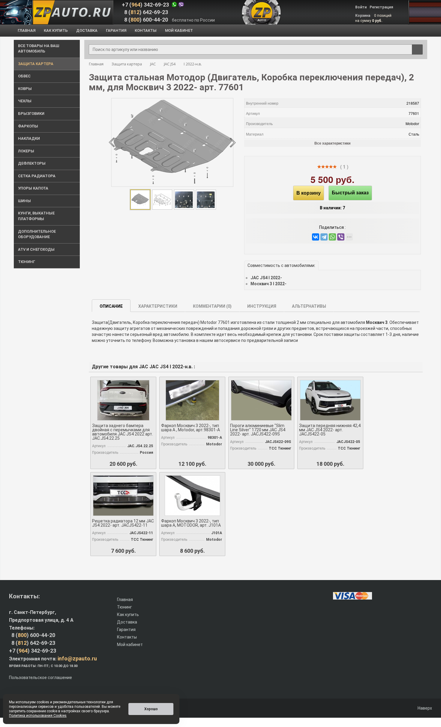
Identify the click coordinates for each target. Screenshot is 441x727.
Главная (125, 599)
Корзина (363, 15)
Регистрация (381, 7)
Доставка (127, 622)
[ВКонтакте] (315, 237)
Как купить (128, 614)
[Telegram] (324, 237)
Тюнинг (124, 607)
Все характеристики (332, 143)
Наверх (424, 708)
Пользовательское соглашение (40, 677)
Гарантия (126, 629)
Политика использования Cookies (38, 716)
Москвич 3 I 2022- (268, 283)
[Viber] (340, 237)
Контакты (127, 637)
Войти (361, 7)
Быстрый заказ (350, 192)
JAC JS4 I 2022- (266, 277)
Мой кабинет (130, 644)
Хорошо (151, 709)
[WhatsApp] (332, 237)
